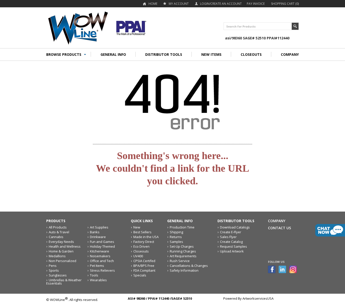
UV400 (138, 256)
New (136, 227)
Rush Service (180, 261)
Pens (53, 265)
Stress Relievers (102, 270)
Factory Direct (143, 241)
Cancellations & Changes (189, 265)
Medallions (57, 256)
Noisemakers (100, 256)
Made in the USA (146, 237)
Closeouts (141, 251)
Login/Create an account (221, 4)
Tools (94, 275)
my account (179, 4)
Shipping (176, 232)
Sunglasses (58, 275)
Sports (54, 270)
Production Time (182, 227)
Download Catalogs (235, 227)
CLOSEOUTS (251, 54)
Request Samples (233, 246)
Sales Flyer (228, 237)
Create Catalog (231, 241)
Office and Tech (102, 261)
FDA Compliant (144, 270)
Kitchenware (99, 251)
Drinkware (98, 237)
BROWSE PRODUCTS (63, 54)
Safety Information (184, 270)
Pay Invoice (256, 4)
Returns (176, 237)
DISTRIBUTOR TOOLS (163, 54)
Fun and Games (102, 241)
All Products (58, 227)
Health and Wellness (65, 246)
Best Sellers (142, 232)
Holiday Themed (102, 246)
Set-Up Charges (182, 246)
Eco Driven (141, 246)
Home (153, 4)
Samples (176, 241)
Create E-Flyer (230, 232)
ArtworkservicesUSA (258, 298)
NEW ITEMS (211, 54)
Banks (95, 232)
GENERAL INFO (113, 54)
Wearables (98, 280)
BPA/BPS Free (143, 265)
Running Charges (183, 251)
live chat (330, 230)
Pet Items (97, 265)
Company (276, 220)
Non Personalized (62, 261)
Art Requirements (183, 256)
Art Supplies (99, 227)
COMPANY (290, 54)
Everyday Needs (61, 241)
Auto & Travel (59, 232)
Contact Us (279, 227)
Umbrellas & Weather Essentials (64, 282)
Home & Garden (61, 251)
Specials (139, 275)
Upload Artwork (232, 251)
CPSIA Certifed (144, 261)
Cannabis (56, 237)
